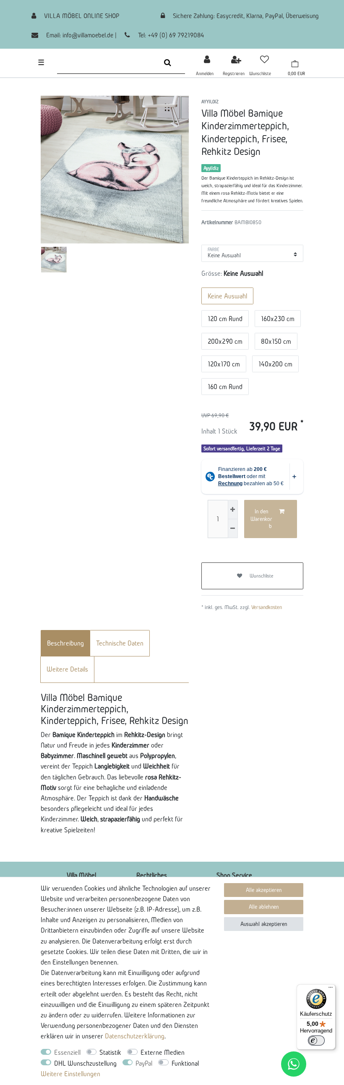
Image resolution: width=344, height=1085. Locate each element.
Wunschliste (261, 575)
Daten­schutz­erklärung (134, 1036)
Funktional (185, 1063)
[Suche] (168, 62)
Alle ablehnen (264, 907)
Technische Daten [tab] (119, 643)
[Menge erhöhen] (233, 509)
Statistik (110, 1052)
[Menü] (331, 989)
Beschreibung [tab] (65, 643)
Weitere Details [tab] (67, 669)
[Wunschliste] (264, 59)
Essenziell (67, 1052)
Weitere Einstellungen (70, 1073)
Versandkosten (266, 607)
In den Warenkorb (261, 518)
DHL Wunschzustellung (85, 1063)
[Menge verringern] (233, 528)
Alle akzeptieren (263, 890)
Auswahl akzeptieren (263, 924)
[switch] (316, 1040)
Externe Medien (163, 1052)
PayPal (144, 1063)
